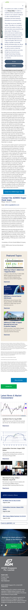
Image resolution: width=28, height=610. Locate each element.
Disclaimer (4, 579)
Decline (14, 65)
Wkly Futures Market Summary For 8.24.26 (14, 516)
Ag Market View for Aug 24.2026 (12, 419)
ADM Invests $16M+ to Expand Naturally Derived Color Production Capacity (13, 324)
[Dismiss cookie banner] (22, 6)
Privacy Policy (5, 577)
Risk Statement (5, 581)
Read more (7, 281)
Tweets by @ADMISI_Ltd (8, 523)
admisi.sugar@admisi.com (12, 205)
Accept (14, 61)
